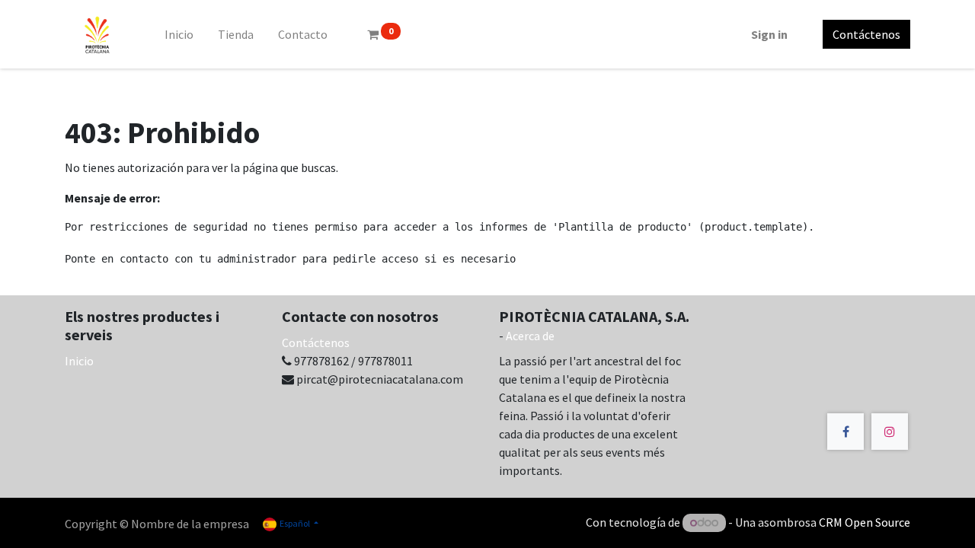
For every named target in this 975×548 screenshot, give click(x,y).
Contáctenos (866, 34)
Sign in (769, 34)
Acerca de (530, 335)
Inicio (79, 360)
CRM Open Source (864, 522)
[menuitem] (179, 34)
